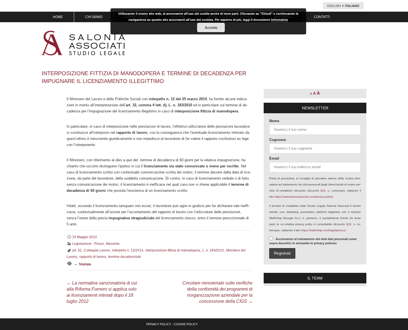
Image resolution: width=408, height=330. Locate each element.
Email (274, 158)
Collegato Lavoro (97, 250)
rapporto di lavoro (92, 257)
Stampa (85, 264)
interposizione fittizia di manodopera (172, 250)
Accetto (211, 27)
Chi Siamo (93, 17)
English (334, 5)
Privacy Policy (158, 324)
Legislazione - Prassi (88, 244)
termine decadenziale (124, 257)
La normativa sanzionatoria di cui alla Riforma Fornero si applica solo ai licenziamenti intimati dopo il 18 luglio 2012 (102, 292)
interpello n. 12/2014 (127, 250)
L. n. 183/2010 (213, 250)
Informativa (279, 19)
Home (58, 17)
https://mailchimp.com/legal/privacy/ (323, 230)
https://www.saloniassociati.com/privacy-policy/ (303, 196)
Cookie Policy (186, 324)
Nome (274, 121)
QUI (322, 190)
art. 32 (77, 250)
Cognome (277, 140)
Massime (113, 244)
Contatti (322, 17)
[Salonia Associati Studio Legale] (83, 43)
